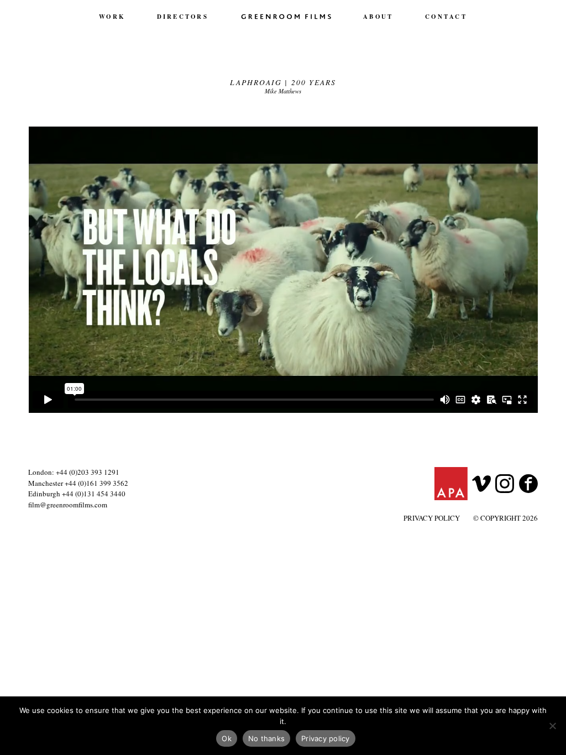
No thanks (266, 738)
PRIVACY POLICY (431, 518)
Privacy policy (325, 738)
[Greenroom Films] (286, 16)
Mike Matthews (283, 91)
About (378, 16)
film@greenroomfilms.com (67, 505)
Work (112, 16)
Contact (446, 16)
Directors (182, 16)
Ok (227, 738)
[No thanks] (552, 725)
